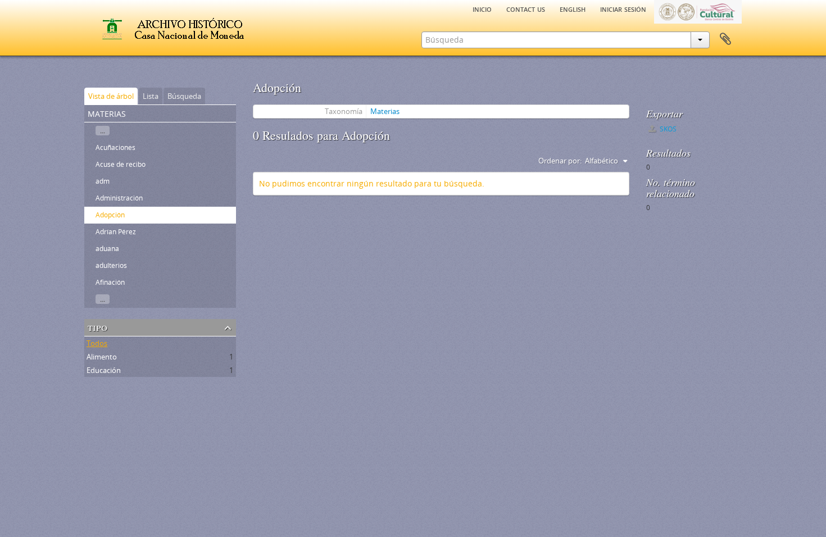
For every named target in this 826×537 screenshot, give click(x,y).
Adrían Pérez (116, 231)
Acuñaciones (115, 147)
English (573, 8)
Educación (104, 370)
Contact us (525, 8)
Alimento (102, 357)
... (102, 130)
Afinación (110, 282)
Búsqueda (184, 96)
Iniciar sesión (623, 8)
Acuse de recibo (121, 164)
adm (103, 181)
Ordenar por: (560, 161)
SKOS (667, 129)
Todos (97, 343)
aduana (107, 248)
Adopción (110, 215)
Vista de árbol (111, 96)
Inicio (482, 8)
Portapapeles (725, 39)
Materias (385, 111)
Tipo (97, 326)
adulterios (111, 265)
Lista (150, 96)
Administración (119, 198)
